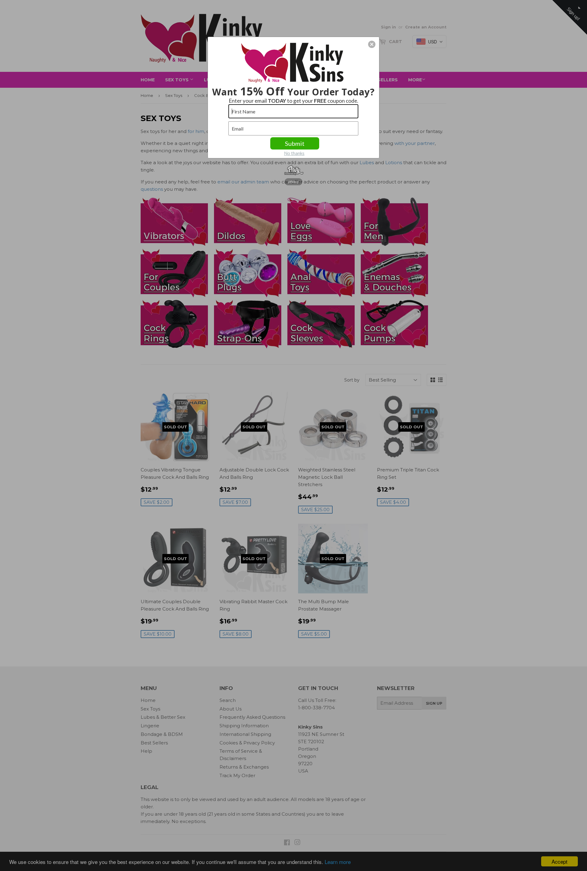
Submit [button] (295, 143)
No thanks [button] (294, 153)
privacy (293, 181)
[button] (371, 44)
